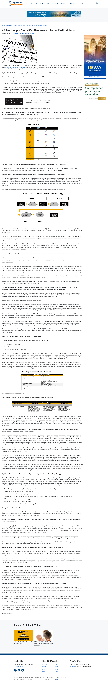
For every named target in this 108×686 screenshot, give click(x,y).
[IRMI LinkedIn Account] (22, 670)
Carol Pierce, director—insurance (15, 67)
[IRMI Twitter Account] (19, 670)
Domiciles (63, 3)
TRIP (56, 672)
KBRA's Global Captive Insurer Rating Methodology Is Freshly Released (43, 643)
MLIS (56, 667)
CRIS (43, 672)
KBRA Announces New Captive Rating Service (23, 642)
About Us (59, 679)
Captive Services (55, 3)
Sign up (72, 666)
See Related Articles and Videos (24, 33)
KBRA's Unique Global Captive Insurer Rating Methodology (30, 25)
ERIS (56, 664)
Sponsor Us (65, 679)
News (81, 3)
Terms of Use (79, 679)
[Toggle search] (97, 3)
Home (27, 3)
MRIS (56, 669)
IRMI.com (45, 664)
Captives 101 (34, 3)
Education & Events (73, 3)
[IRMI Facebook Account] (15, 670)
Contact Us (19, 666)
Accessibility (72, 679)
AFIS (43, 669)
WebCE (44, 667)
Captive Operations (44, 3)
